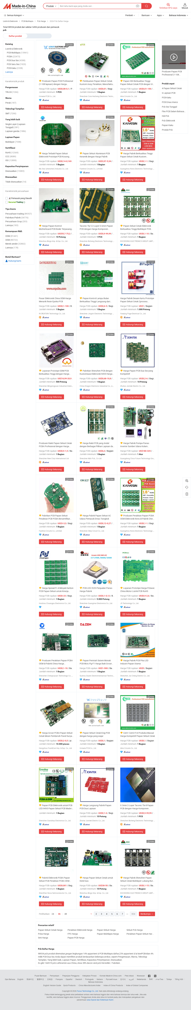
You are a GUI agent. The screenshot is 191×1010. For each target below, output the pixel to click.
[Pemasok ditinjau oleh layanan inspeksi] (18, 198)
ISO (11, 160)
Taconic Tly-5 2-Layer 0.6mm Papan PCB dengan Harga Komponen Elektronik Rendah (96, 227)
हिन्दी (151, 979)
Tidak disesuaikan (15, 181)
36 (59, 914)
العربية (131, 979)
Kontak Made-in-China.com (111, 975)
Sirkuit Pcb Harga (135, 929)
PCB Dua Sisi (16, 60)
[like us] (149, 975)
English (20, 979)
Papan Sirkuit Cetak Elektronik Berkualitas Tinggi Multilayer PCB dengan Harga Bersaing (135, 227)
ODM (11, 236)
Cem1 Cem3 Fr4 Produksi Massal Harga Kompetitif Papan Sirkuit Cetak (137, 734)
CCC (10, 156)
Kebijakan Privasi (90, 975)
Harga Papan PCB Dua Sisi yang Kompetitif (136, 372)
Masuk (185, 7)
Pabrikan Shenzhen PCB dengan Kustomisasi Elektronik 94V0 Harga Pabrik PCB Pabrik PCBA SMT (96, 372)
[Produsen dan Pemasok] (19, 6)
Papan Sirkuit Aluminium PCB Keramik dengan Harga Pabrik (95, 155)
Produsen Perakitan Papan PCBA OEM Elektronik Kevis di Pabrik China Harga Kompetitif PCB (137, 517)
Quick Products (69, 985)
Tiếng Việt (179, 979)
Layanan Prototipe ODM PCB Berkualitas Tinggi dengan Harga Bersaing (54, 372)
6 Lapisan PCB (168, 92)
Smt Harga (43, 937)
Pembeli (129, 15)
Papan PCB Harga (76, 937)
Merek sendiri (15, 243)
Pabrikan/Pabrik (17, 217)
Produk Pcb (167, 129)
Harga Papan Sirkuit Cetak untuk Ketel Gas (96, 879)
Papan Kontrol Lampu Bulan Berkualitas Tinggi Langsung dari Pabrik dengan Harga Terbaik (95, 300)
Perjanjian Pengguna (70, 975)
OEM (11, 239)
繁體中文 (40, 979)
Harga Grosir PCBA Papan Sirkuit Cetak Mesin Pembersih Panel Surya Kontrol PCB (56, 734)
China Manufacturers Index (89, 985)
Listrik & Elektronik (13, 48)
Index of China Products (113, 985)
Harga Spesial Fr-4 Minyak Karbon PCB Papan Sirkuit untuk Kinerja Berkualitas (56, 590)
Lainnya (9, 71)
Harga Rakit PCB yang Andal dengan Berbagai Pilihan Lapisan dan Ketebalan (97, 445)
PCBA (13, 56)
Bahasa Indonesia (95, 982)
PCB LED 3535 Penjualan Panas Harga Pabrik (96, 590)
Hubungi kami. (15, 260)
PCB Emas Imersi (170, 102)
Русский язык (111, 979)
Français (59, 979)
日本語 (50, 979)
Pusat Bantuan (41, 975)
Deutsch (79, 979)
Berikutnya (146, 913)
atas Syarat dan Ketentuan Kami (100, 1000)
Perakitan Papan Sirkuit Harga (141, 933)
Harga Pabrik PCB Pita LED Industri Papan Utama (134, 662)
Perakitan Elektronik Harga (80, 929)
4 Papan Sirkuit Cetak (172, 88)
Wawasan (141, 975)
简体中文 (30, 979)
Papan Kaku (167, 125)
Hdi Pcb (165, 116)
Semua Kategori (14, 15)
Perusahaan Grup (16, 221)
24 (53, 913)
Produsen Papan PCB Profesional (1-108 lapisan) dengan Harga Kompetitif (56, 83)
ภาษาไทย (159, 979)
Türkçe (169, 979)
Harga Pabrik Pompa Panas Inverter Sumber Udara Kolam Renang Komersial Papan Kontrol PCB (135, 445)
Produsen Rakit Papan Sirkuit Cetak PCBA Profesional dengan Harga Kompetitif (55, 445)
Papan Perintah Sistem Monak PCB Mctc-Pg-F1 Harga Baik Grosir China (96, 662)
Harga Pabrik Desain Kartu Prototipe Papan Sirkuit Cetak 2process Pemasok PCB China (137, 300)
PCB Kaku (166, 97)
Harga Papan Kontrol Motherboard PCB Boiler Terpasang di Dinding (55, 227)
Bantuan (146, 15)
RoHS (12, 152)
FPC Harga (73, 933)
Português (89, 979)
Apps (159, 15)
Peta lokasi (129, 975)
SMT (10, 113)
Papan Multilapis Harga (108, 933)
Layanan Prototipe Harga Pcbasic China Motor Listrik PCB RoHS (137, 590)
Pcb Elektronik (168, 120)
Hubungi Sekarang (53, 107)
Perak (10, 102)
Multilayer (13, 141)
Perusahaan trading (18, 213)
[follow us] (155, 975)
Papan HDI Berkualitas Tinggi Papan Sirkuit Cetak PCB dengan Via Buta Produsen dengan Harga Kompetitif (137, 83)
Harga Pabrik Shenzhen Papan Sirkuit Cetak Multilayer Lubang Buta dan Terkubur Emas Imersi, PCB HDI (137, 879)
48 (65, 913)
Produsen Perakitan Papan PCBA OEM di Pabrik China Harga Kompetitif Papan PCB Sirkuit (56, 662)
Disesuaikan (14, 171)
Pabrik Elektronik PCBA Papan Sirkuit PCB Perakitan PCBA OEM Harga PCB (54, 879)
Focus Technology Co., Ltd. (87, 991)
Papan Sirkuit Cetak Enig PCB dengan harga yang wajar (95, 734)
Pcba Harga (43, 933)
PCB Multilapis (17, 52)
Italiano (100, 979)
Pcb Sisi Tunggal (169, 106)
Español (69, 979)
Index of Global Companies (137, 985)
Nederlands (141, 979)
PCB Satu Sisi (16, 64)
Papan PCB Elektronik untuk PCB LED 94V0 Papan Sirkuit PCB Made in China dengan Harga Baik (56, 807)
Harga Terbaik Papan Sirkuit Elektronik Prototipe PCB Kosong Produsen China (54, 155)
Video (70, 44)
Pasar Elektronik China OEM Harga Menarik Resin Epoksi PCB (55, 300)
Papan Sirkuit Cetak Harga (50, 929)
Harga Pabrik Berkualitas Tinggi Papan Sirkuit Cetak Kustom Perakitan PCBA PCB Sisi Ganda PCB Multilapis (137, 155)
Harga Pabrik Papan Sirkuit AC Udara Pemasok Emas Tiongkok (95, 517)
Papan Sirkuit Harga (106, 929)
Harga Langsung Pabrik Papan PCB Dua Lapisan (95, 807)
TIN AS (11, 92)
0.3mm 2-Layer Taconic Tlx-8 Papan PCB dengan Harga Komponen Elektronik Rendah (136, 807)
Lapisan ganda (15, 131)
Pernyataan (54, 975)
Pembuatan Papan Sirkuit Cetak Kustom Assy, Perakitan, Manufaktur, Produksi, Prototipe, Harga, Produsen (97, 83)
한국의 (123, 979)
